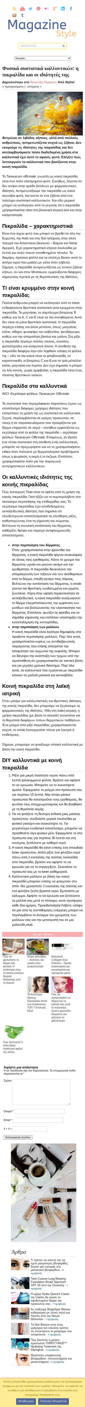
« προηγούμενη (13, 86)
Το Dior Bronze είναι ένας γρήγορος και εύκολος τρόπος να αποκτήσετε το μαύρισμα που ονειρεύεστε (51, 1329)
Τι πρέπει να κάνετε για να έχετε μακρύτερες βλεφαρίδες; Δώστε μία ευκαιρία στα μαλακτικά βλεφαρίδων (49, 1265)
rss (14, 8)
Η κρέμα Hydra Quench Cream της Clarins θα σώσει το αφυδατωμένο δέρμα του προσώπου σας (50, 1298)
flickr (46, 8)
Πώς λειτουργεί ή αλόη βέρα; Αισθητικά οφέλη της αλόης (13, 1047)
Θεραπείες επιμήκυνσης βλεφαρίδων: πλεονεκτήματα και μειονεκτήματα (51, 1358)
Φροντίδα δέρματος (43, 82)
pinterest (38, 8)
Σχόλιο (8, 1080)
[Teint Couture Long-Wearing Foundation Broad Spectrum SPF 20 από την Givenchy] (20, 1288)
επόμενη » (34, 86)
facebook (71, 8)
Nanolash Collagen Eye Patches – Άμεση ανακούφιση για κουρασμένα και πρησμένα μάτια (61, 965)
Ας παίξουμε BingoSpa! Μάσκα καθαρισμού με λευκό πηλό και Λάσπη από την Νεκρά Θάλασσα (50, 1314)
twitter (30, 8)
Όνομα (8, 1111)
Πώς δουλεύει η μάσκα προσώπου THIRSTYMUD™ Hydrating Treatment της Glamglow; (49, 1344)
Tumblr (22, 15)
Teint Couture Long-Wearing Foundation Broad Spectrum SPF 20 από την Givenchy (48, 1282)
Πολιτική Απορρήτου (53, 1401)
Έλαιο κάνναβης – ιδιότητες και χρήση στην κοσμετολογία (36, 961)
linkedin (63, 8)
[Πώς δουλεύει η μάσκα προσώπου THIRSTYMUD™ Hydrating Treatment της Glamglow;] (20, 1349)
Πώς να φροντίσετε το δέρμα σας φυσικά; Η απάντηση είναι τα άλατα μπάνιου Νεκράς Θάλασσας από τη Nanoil (13, 969)
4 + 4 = (8, 1128)
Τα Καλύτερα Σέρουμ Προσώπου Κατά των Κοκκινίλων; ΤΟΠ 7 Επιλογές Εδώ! (37, 1002)
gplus (55, 8)
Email (8, 1120)
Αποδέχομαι (26, 1401)
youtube (22, 8)
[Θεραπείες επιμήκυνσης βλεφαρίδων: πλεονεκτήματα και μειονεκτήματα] (20, 1365)
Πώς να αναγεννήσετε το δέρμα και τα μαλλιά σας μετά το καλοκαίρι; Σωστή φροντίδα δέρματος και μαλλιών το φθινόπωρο (61, 1007)
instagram (14, 15)
